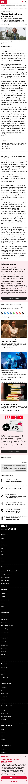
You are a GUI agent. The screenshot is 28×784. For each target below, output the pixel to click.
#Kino (11, 304)
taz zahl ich (3, 622)
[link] (8, 5)
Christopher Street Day (6, 574)
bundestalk (3, 642)
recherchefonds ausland (7, 625)
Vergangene (4, 696)
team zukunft (4, 667)
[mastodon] (9, 529)
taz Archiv (3, 719)
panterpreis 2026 (5, 632)
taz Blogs (3, 710)
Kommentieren (10, 308)
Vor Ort (2, 690)
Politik (2, 538)
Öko (2, 541)
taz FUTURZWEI (4, 713)
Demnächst (3, 687)
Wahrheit (3, 561)
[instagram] (15, 529)
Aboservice (3, 752)
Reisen (2, 729)
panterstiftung (4, 629)
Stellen (2, 603)
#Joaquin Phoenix (17, 304)
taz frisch (3, 671)
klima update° (4, 648)
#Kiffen (7, 304)
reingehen (3, 658)
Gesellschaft (4, 545)
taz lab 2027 (4, 700)
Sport (2, 551)
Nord (2, 557)
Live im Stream (4, 693)
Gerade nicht (21, 756)
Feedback (3, 749)
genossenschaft (5, 619)
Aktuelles (3, 593)
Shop (2, 736)
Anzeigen (3, 739)
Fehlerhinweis (17, 308)
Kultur (7, 8)
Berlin (2, 554)
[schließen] (26, 756)
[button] (26, 2)
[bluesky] (12, 529)
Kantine (2, 732)
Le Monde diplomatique (6, 716)
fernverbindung (4, 645)
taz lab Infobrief (4, 677)
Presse (2, 606)
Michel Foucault (5, 583)
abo (2, 616)
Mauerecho (3, 651)
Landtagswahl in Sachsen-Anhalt (9, 570)
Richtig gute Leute (5, 577)
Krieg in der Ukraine (5, 580)
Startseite (3, 8)
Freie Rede (3, 654)
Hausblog (3, 596)
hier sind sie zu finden (20, 470)
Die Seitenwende (5, 599)
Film (11, 8)
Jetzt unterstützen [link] (14, 298)
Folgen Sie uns (4, 529)
